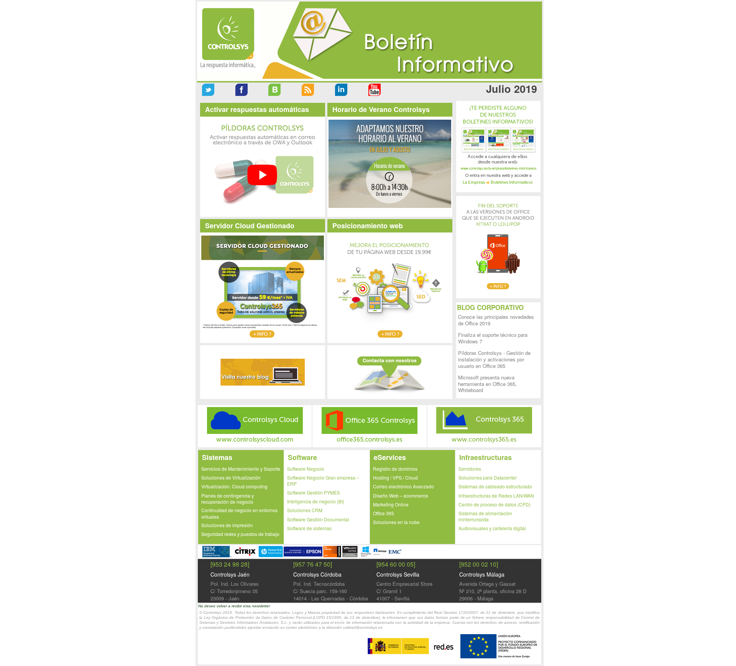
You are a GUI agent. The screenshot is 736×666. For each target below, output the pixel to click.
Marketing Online (391, 504)
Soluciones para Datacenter (487, 477)
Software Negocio (305, 468)
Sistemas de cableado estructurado (495, 486)
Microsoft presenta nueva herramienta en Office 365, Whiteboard (487, 384)
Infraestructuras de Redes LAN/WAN (496, 495)
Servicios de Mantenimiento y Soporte (240, 468)
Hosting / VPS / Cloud (395, 477)
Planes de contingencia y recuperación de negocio (227, 498)
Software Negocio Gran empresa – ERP (323, 480)
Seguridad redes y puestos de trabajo (240, 534)
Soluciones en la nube (396, 522)
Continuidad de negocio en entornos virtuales (239, 513)
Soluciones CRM (304, 510)
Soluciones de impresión (227, 525)
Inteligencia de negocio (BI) (315, 501)
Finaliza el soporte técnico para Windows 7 (492, 338)
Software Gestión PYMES (313, 492)
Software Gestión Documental (318, 519)
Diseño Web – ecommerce (400, 495)
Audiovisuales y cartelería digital (492, 528)
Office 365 (383, 513)
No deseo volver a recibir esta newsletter (234, 606)
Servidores (469, 468)
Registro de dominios (395, 468)
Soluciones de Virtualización (231, 477)
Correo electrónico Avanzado (403, 486)
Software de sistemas (309, 528)
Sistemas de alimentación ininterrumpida (485, 516)
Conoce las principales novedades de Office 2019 (496, 320)
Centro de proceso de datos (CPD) (494, 504)
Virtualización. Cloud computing (234, 486)
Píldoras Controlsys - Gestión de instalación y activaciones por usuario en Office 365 (494, 359)
